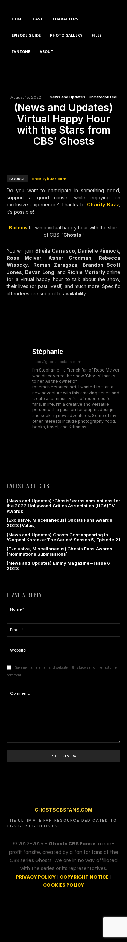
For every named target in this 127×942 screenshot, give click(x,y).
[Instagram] (34, 437)
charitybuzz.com (49, 178)
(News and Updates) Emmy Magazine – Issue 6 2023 (58, 565)
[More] (95, 157)
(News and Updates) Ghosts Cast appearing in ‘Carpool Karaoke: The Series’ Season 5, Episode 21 (63, 537)
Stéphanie (47, 352)
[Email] (63, 157)
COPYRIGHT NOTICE (84, 877)
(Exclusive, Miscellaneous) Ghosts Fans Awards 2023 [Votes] (59, 522)
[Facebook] (32, 157)
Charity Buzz (103, 204)
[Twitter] (48, 157)
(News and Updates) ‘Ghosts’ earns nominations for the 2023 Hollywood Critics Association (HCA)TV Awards (63, 506)
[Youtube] (70, 437)
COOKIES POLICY (63, 885)
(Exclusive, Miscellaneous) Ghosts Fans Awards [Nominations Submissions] (59, 551)
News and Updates (67, 97)
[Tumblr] (79, 157)
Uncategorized (103, 97)
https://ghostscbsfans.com (56, 362)
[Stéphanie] (17, 394)
